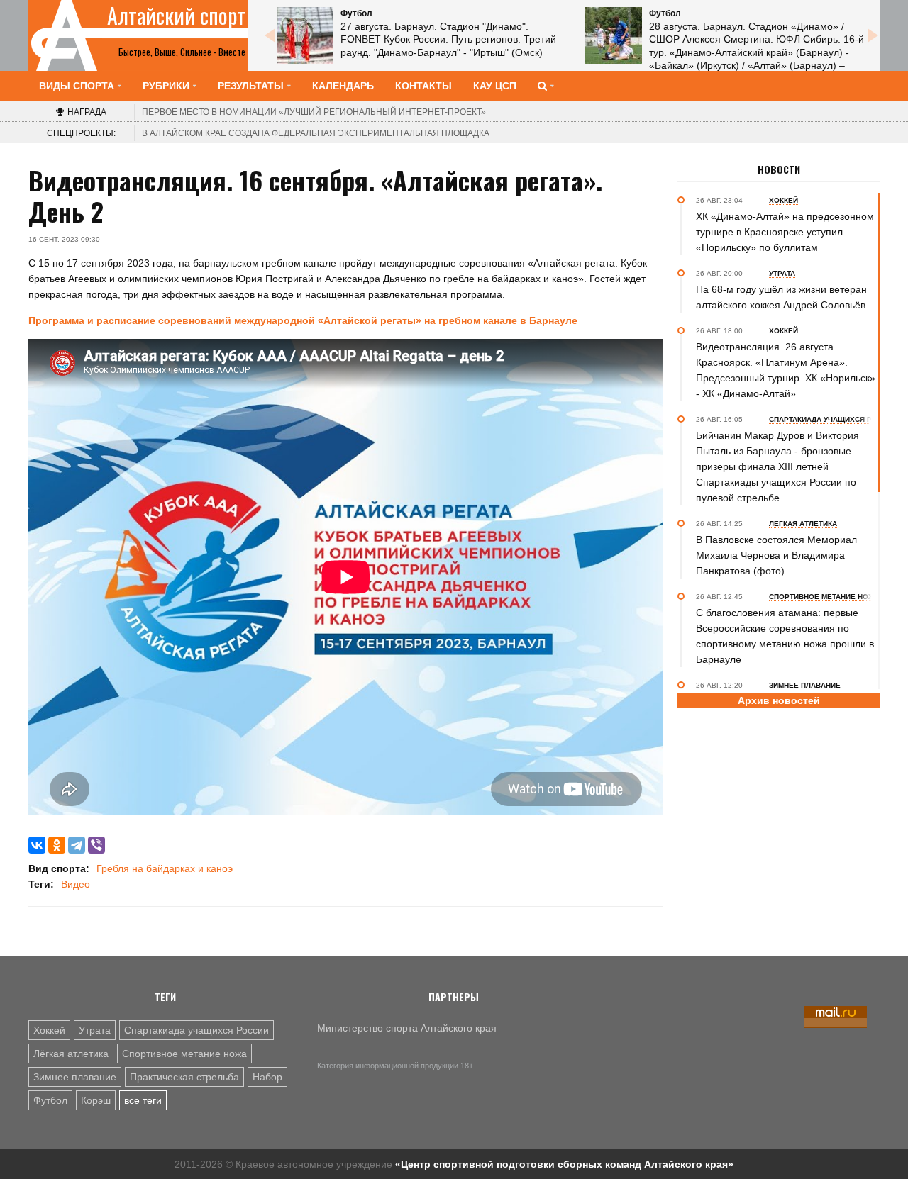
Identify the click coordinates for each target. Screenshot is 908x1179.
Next (872, 35)
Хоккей (49, 1030)
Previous (269, 35)
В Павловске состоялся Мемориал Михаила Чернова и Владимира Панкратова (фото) (776, 555)
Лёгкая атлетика (71, 1053)
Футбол (50, 1100)
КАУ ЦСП (494, 85)
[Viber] (96, 845)
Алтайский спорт (176, 15)
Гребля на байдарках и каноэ (164, 868)
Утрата (95, 1030)
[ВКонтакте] (36, 845)
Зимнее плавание (74, 1077)
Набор (267, 1077)
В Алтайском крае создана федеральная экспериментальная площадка (315, 133)
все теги (143, 1100)
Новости (779, 169)
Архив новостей (779, 700)
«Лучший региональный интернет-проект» (314, 112)
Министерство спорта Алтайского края (407, 1028)
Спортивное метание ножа (184, 1053)
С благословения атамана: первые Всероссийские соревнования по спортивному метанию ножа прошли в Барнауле (785, 636)
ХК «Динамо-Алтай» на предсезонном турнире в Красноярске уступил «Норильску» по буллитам (785, 232)
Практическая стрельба (184, 1077)
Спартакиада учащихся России (196, 1030)
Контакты (423, 85)
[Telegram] (76, 845)
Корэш (96, 1100)
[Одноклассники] (56, 845)
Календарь (343, 85)
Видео (75, 884)
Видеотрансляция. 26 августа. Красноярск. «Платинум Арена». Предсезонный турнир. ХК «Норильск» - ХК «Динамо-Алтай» (785, 370)
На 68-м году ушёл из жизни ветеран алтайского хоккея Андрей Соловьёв (781, 297)
